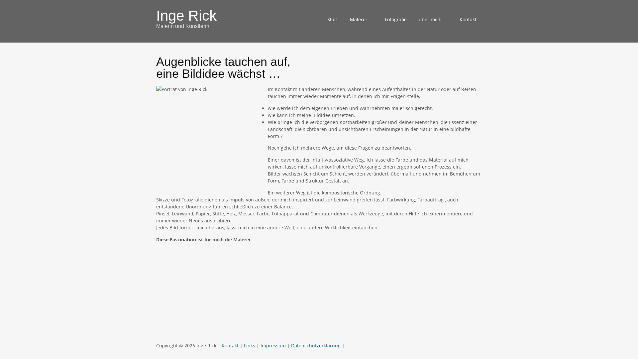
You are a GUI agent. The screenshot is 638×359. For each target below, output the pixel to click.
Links (249, 345)
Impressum (273, 345)
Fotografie (396, 19)
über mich (430, 19)
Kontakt (468, 19)
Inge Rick (186, 15)
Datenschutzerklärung (316, 345)
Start (332, 19)
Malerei (358, 19)
